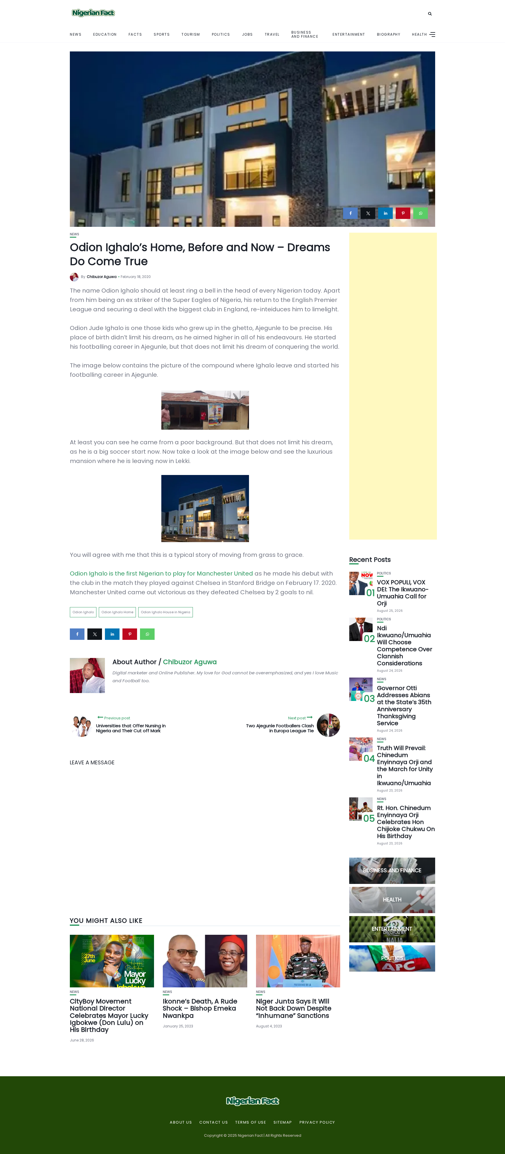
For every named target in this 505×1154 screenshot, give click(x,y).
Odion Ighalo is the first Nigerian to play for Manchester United (161, 573)
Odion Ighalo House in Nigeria (165, 612)
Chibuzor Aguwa (102, 276)
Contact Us (213, 1122)
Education (105, 34)
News (76, 34)
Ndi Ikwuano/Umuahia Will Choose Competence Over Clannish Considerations (404, 645)
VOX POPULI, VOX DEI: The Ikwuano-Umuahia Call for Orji (403, 592)
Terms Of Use (250, 1122)
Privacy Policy (317, 1122)
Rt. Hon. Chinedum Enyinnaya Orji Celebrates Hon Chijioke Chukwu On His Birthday (406, 822)
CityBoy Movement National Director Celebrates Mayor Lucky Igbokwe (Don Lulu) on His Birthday (109, 1015)
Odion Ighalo (83, 612)
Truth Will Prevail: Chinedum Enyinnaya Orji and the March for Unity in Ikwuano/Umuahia (405, 765)
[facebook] (350, 213)
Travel (272, 34)
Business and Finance (305, 34)
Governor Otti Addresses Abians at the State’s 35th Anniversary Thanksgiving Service (404, 705)
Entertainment (349, 34)
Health (419, 34)
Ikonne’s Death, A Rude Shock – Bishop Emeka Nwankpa (200, 1008)
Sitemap (283, 1122)
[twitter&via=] (368, 213)
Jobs (247, 34)
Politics (221, 34)
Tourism (190, 34)
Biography (389, 34)
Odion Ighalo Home (117, 612)
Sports (162, 34)
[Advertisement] (393, 386)
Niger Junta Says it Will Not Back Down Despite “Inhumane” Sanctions (293, 1008)
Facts (135, 34)
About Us (181, 1122)
